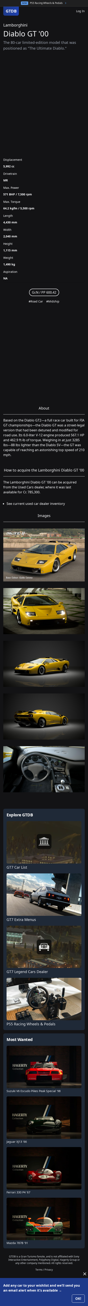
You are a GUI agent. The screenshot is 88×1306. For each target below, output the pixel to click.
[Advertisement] (44, 102)
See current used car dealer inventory (36, 503)
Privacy (49, 1269)
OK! (78, 1298)
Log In (80, 11)
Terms (39, 1269)
